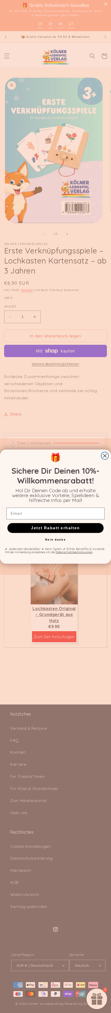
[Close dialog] (105, 455)
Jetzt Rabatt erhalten (55, 528)
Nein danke (55, 539)
